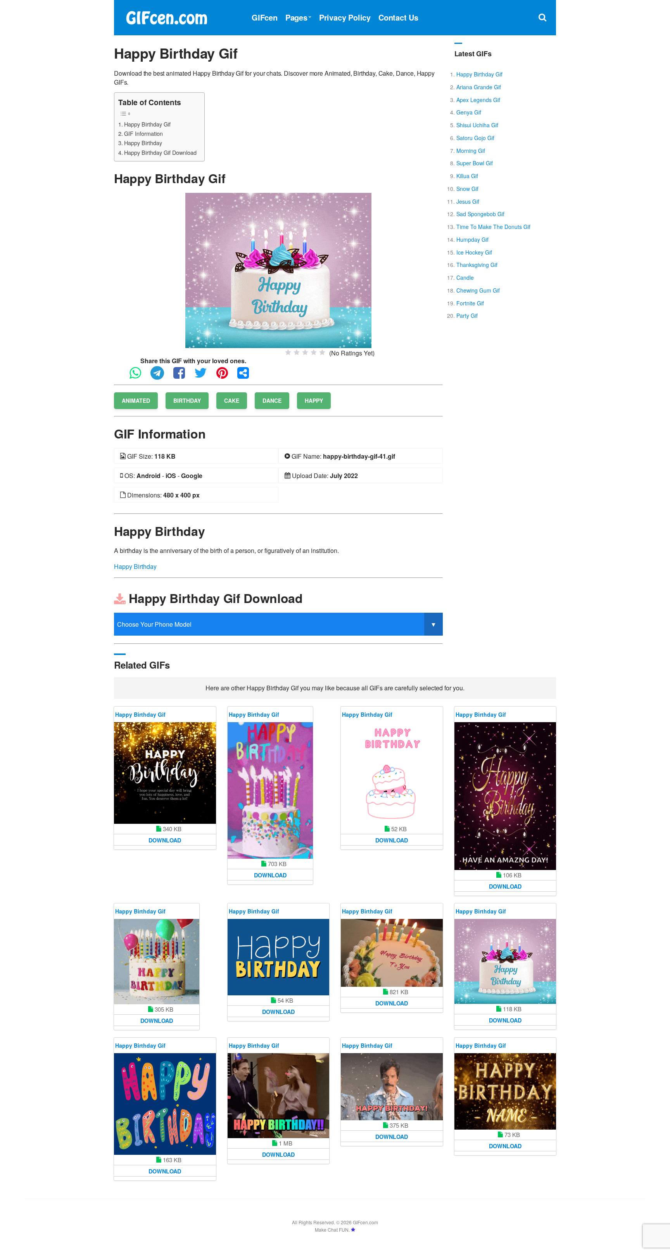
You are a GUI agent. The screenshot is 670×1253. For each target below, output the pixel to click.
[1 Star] (288, 352)
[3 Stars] (305, 352)
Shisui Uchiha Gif (477, 125)
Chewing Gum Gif (478, 290)
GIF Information (143, 133)
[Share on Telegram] (161, 376)
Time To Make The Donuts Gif (493, 226)
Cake (231, 400)
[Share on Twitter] (204, 376)
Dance (271, 400)
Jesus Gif (467, 201)
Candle (465, 277)
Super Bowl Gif (474, 163)
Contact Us (398, 17)
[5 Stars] (322, 352)
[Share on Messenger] (247, 376)
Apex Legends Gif (478, 100)
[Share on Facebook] (183, 376)
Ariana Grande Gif (478, 87)
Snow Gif (467, 188)
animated (136, 400)
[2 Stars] (296, 352)
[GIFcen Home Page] (166, 16)
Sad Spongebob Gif (480, 214)
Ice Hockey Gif (474, 252)
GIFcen (265, 17)
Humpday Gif (472, 239)
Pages (296, 17)
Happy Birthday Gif (147, 124)
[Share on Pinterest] (226, 376)
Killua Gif (467, 176)
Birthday (187, 400)
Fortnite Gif (470, 303)
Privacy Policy (345, 17)
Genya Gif (468, 112)
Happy (314, 400)
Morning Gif (470, 150)
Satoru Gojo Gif (475, 138)
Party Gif (467, 315)
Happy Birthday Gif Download (160, 152)
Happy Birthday (143, 143)
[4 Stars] (314, 352)
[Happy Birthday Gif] (278, 269)
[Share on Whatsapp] (139, 376)
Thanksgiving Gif (476, 265)
